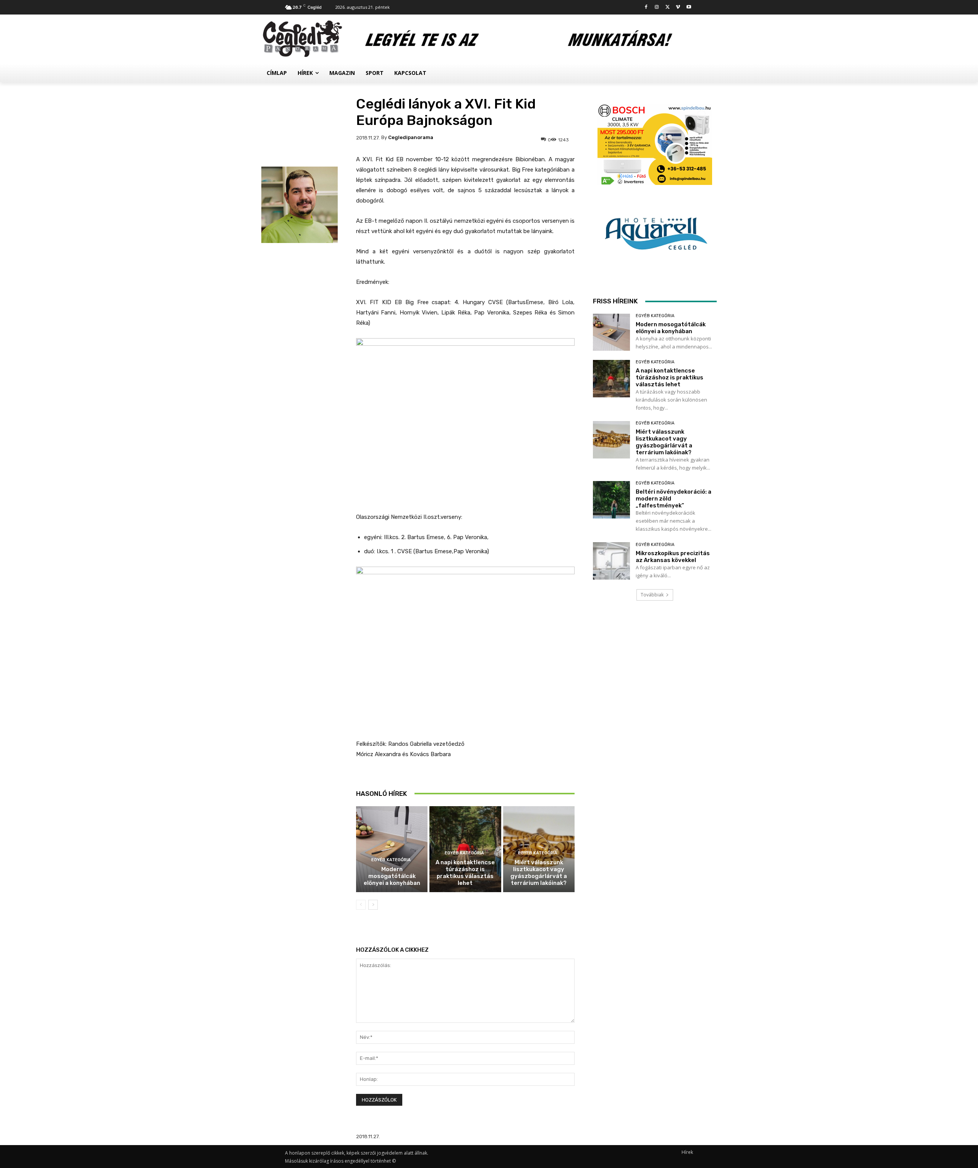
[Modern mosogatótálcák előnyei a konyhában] (391, 849)
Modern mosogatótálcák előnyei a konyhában (392, 876)
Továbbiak (652, 594)
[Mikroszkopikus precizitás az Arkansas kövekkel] (611, 560)
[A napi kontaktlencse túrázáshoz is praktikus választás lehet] (611, 378)
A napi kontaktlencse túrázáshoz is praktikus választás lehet (465, 872)
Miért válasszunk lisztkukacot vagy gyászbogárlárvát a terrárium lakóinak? (538, 872)
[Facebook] (646, 7)
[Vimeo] (678, 7)
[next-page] (373, 905)
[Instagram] (657, 7)
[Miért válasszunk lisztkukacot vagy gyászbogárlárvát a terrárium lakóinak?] (611, 439)
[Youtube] (688, 7)
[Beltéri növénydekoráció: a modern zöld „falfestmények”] (611, 499)
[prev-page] (361, 905)
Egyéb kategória (391, 860)
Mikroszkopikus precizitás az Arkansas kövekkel (673, 557)
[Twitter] (667, 7)
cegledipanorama (410, 137)
